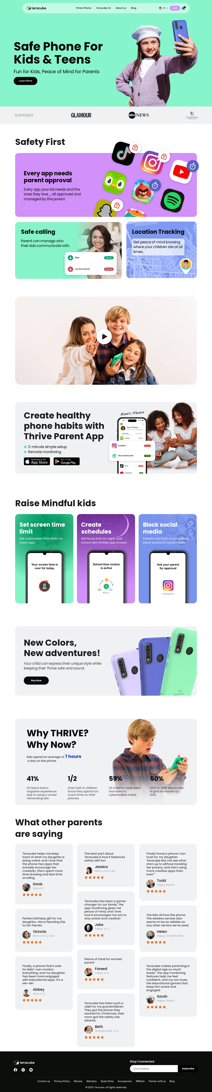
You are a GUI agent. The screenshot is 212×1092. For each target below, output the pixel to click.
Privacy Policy (62, 1081)
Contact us (43, 1081)
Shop (175, 8)
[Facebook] (15, 1070)
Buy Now (36, 680)
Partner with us (157, 1081)
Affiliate (140, 1081)
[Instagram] (23, 1070)
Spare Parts (107, 1081)
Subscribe (188, 1068)
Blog (172, 1081)
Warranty (91, 1081)
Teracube (99, 1088)
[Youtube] (31, 1070)
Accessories (125, 1081)
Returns (78, 1081)
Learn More (25, 81)
